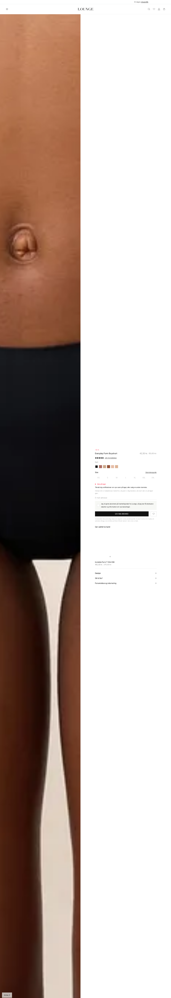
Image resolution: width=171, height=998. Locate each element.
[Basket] (164, 9)
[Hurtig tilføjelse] (110, 556)
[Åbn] (7, 9)
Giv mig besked (121, 514)
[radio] (98, 477)
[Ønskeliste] (154, 9)
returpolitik (144, 2)
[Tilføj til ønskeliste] (154, 513)
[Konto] (159, 9)
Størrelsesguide (151, 472)
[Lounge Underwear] (85, 9)
